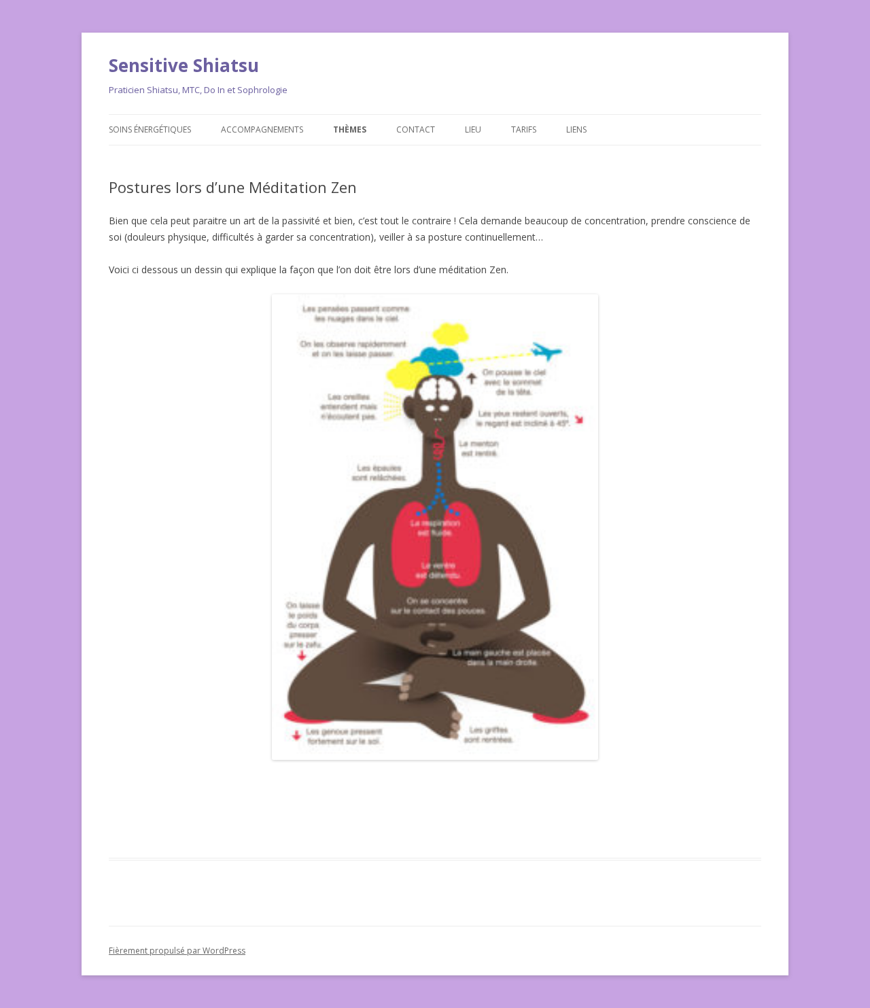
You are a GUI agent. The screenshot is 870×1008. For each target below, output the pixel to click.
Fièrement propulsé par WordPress (177, 950)
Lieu (473, 129)
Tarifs (523, 129)
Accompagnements (262, 129)
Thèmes (349, 129)
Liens (576, 129)
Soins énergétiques (150, 129)
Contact (415, 129)
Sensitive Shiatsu (184, 65)
